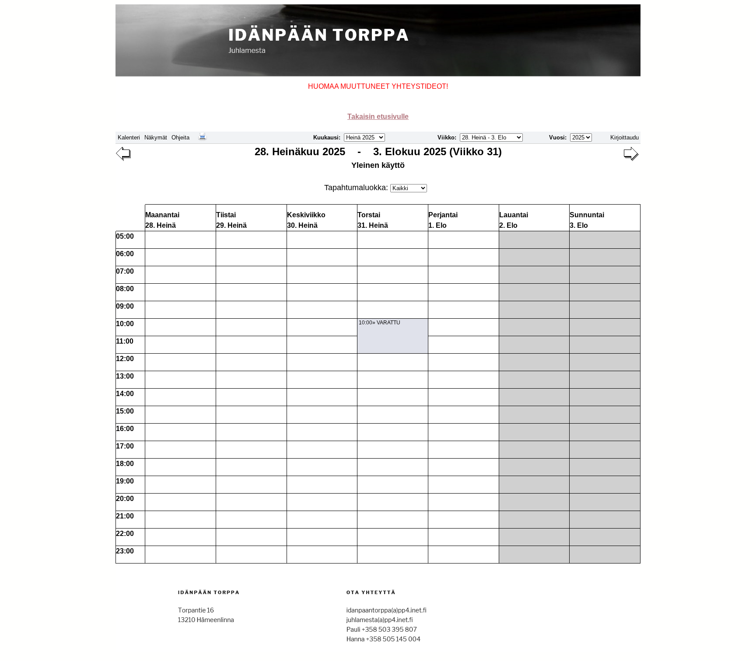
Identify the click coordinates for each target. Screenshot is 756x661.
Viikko (446, 137)
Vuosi (557, 137)
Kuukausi (326, 137)
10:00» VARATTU (379, 323)
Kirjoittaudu (624, 137)
